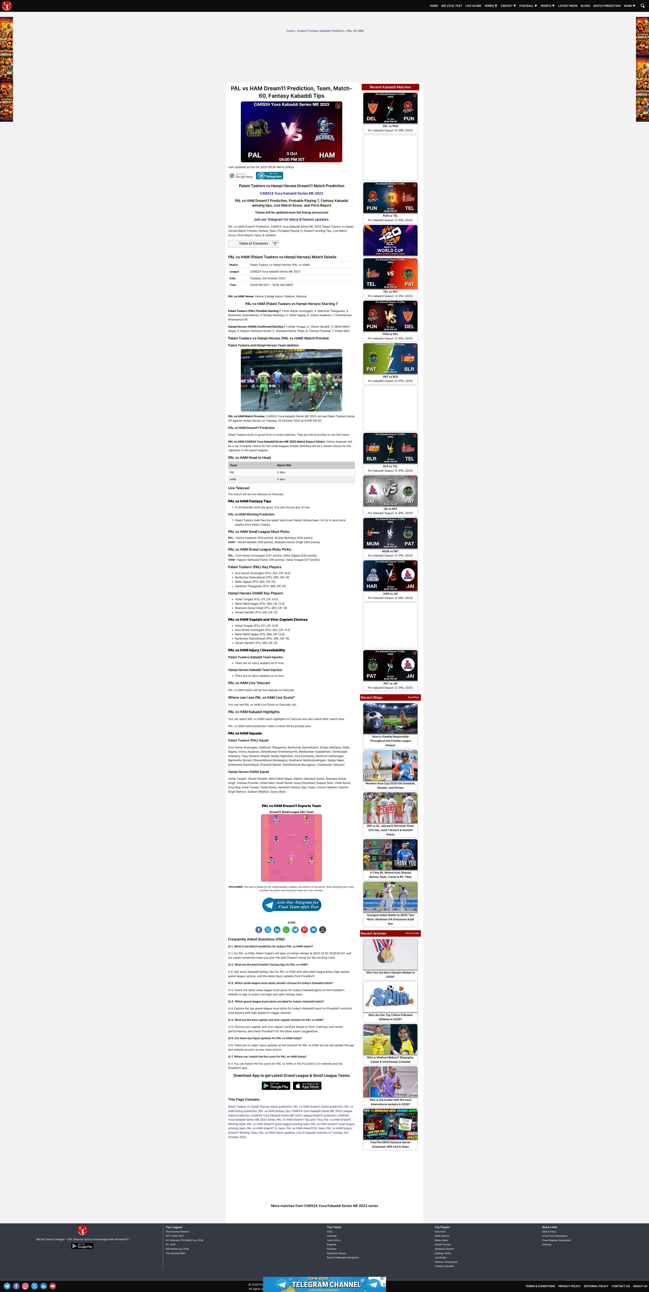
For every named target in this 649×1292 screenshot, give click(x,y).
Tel (8, 1285)
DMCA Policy (549, 1231)
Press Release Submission (556, 1240)
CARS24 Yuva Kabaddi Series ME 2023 (291, 193)
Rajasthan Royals (336, 1253)
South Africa (334, 1240)
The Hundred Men (176, 1253)
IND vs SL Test (451, 5)
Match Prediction (607, 5)
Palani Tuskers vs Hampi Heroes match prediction (260, 1106)
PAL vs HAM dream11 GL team (305, 1128)
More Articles (412, 933)
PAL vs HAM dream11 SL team (266, 1128)
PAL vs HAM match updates (277, 1132)
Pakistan (331, 1248)
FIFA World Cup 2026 (177, 1248)
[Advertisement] (324, 19)
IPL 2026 (171, 1244)
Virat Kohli (440, 1231)
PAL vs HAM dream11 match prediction (318, 1106)
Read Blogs (413, 697)
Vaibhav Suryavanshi (446, 1261)
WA (287, 929)
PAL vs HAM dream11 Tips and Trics (299, 1119)
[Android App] (82, 1249)
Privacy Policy (569, 1286)
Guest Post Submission (554, 1235)
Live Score (473, 5)
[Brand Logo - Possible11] (82, 1235)
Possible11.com (311, 1063)
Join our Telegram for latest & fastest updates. (291, 219)
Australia (331, 1235)
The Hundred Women (177, 1231)
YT (53, 1285)
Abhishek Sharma (444, 1248)
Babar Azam (441, 1240)
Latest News (568, 5)
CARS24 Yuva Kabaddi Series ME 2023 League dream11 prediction (294, 1115)
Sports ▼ (548, 5)
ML (314, 929)
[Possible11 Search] (643, 6)
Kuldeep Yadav (443, 1253)
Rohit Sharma (442, 1235)
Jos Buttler (441, 1257)
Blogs (585, 5)
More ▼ (629, 5)
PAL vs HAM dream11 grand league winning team (278, 1124)
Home (434, 5)
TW (269, 929)
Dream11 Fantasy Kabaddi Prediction (320, 30)
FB (259, 929)
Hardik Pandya (443, 1244)
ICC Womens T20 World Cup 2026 (184, 1240)
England (331, 1244)
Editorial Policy (596, 1286)
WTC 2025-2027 (175, 1235)
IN (44, 1285)
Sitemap (546, 1244)
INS (26, 1285)
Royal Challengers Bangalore (343, 1257)
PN (305, 929)
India (329, 1231)
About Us (640, 1286)
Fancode (296, 719)
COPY (323, 929)
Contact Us (621, 1286)
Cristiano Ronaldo (444, 1266)
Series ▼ (491, 5)
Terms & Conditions (540, 1286)
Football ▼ (528, 5)
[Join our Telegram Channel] (291, 904)
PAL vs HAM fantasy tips (274, 1111)
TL (296, 929)
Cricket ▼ (508, 5)
